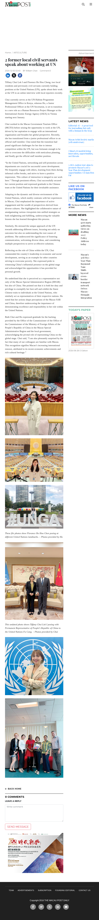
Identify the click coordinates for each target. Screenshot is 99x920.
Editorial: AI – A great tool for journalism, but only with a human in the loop (80, 128)
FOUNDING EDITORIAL (65, 890)
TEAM (11, 890)
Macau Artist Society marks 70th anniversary (81, 140)
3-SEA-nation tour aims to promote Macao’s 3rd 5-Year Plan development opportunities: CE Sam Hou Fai (81, 170)
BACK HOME (14, 789)
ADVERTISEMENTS (26, 890)
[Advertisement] (49, 28)
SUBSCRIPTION (44, 890)
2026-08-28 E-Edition (78, 350)
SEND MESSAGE (18, 826)
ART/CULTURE (20, 53)
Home (8, 53)
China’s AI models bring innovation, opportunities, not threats (80, 153)
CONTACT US (84, 890)
